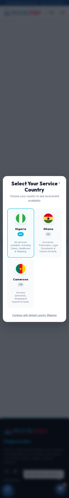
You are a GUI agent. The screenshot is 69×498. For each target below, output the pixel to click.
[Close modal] (59, 183)
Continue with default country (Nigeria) (34, 315)
